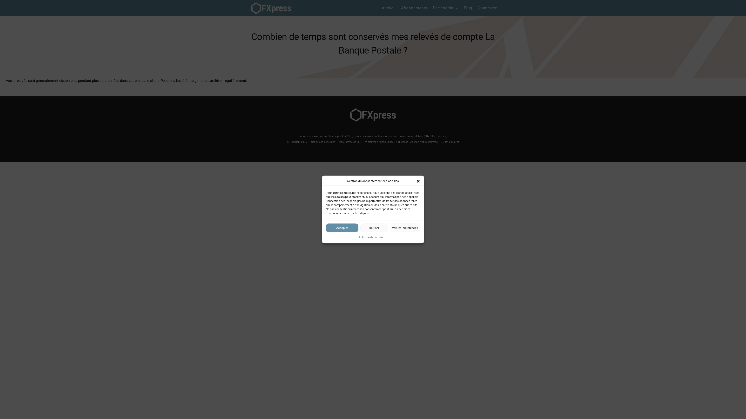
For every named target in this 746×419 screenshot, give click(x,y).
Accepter (342, 227)
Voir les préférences (405, 227)
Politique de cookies (371, 237)
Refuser (374, 227)
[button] (418, 181)
